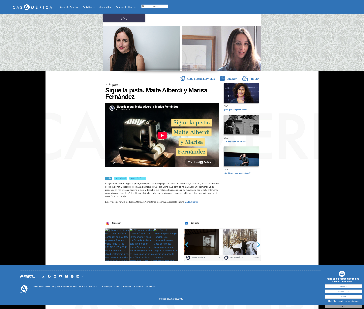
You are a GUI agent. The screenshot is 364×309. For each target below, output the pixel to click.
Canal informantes (122, 286)
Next (257, 244)
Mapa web (150, 286)
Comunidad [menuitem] (105, 7)
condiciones (353, 301)
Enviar (343, 306)
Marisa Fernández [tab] (138, 178)
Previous (187, 244)
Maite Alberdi (191, 202)
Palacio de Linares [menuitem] (126, 7)
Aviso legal (107, 286)
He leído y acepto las (343, 301)
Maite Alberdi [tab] (121, 178)
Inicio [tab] (109, 178)
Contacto (138, 286)
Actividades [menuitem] (89, 7)
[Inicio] (32, 7)
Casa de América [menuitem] (69, 7)
